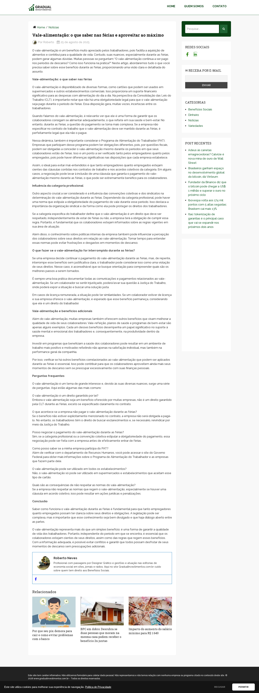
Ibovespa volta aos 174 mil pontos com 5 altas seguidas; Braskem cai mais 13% (207, 204)
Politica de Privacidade (98, 687)
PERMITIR (243, 687)
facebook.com (187, 54)
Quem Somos (194, 6)
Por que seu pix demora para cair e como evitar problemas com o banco (52, 635)
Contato (219, 6)
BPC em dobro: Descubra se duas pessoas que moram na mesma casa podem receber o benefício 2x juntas (101, 635)
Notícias (53, 27)
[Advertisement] (206, 295)
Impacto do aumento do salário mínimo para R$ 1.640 (150, 631)
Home (171, 6)
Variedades (195, 126)
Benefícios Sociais (200, 109)
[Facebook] (35, 579)
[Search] (223, 29)
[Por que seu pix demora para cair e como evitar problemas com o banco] (54, 612)
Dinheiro (193, 115)
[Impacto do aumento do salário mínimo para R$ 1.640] (150, 611)
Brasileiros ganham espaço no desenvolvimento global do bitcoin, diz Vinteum (206, 172)
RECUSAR (219, 687)
